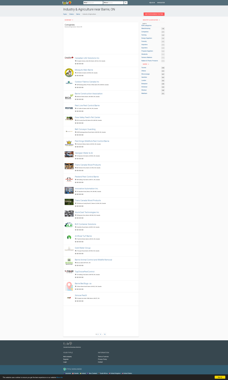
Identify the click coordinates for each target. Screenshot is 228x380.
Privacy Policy (102, 359)
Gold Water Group (82, 248)
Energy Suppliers (146, 38)
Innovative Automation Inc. (86, 188)
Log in (153, 2)
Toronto (143, 67)
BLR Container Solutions (85, 224)
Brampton (144, 83)
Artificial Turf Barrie (83, 236)
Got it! (220, 377)
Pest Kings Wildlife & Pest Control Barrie (92, 141)
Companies (144, 32)
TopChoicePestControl (84, 271)
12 (105, 334)
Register (162, 2)
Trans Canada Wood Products (88, 165)
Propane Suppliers (147, 51)
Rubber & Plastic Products (149, 61)
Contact (100, 362)
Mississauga (145, 74)
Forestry (144, 41)
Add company (67, 356)
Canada (76, 373)
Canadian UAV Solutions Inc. (87, 58)
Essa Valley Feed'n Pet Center (87, 117)
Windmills (144, 54)
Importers (144, 44)
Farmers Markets (146, 57)
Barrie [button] (145, 64)
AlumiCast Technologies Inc (87, 212)
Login (65, 362)
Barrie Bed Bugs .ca (83, 283)
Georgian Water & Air (84, 153)
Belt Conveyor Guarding (85, 129)
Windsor (144, 90)
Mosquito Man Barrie (84, 70)
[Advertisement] (97, 41)
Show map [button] (68, 20)
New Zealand (92, 373)
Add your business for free (154, 14)
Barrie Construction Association (89, 93)
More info (59, 377)
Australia (68, 373)
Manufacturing (145, 28)
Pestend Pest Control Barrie (87, 177)
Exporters (144, 48)
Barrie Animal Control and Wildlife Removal (93, 260)
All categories (147, 25)
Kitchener (144, 87)
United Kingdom (115, 373)
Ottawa (143, 71)
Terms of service (103, 356)
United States (127, 373)
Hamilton (144, 77)
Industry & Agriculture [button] (150, 20)
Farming (143, 35)
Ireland (83, 373)
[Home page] (67, 2)
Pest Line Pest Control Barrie (87, 105)
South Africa (104, 373)
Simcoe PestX (81, 295)
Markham (144, 93)
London (143, 80)
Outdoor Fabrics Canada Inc (87, 82)
